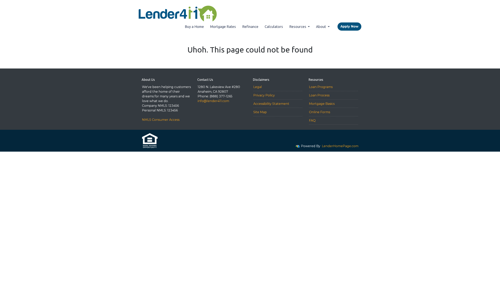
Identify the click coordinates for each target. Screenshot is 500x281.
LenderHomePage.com (340, 146)
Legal (257, 87)
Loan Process (319, 95)
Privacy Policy (264, 95)
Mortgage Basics (322, 104)
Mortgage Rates (223, 26)
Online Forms (319, 112)
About (321, 26)
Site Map (260, 112)
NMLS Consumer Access (160, 120)
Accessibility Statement (271, 104)
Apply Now (349, 26)
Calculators (274, 26)
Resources (298, 26)
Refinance (250, 26)
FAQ (312, 120)
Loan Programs (321, 87)
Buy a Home (194, 26)
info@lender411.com (213, 101)
